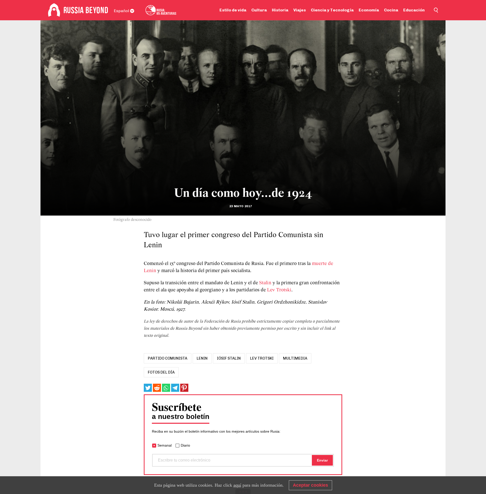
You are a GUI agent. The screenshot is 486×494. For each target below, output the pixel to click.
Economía (369, 10)
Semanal (164, 445)
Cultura (259, 10)
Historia (280, 10)
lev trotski (262, 358)
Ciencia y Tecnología (332, 10)
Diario (185, 445)
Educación (414, 10)
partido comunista (167, 358)
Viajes (299, 10)
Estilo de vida (232, 10)
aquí (237, 485)
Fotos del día (161, 372)
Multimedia (295, 358)
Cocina (391, 10)
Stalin (265, 283)
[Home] (54, 10)
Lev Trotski (279, 290)
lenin (202, 358)
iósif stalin (229, 358)
